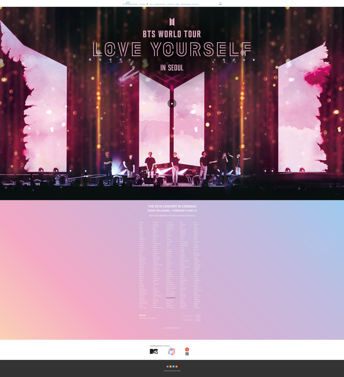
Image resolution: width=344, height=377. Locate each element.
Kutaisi (168, 234)
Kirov (154, 282)
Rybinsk (182, 265)
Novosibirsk (170, 301)
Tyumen (196, 247)
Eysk (154, 234)
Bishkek (141, 272)
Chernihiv (141, 299)
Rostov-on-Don (184, 261)
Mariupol (169, 253)
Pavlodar (182, 234)
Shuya (182, 286)
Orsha (181, 226)
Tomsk (195, 236)
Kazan (155, 270)
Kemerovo (156, 272)
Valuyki (196, 257)
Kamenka (155, 263)
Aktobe (141, 228)
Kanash (155, 267)
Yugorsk (196, 298)
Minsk (168, 259)
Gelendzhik (156, 236)
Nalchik (169, 280)
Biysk (140, 274)
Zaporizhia (197, 299)
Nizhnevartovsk (171, 286)
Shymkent (183, 288)
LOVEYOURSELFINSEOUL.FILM (172, 328)
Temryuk (196, 228)
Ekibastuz (155, 224)
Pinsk (181, 247)
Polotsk (182, 251)
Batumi (141, 269)
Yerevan (196, 294)
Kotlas (155, 303)
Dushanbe (156, 222)
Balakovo (141, 257)
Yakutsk (196, 286)
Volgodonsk (197, 267)
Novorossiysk (170, 299)
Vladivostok (197, 265)
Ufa (195, 251)
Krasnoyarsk (170, 226)
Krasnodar (169, 222)
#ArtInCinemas (186, 4)
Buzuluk (141, 288)
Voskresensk (197, 280)
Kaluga (155, 261)
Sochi (181, 292)
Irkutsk (155, 249)
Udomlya (196, 249)
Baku (140, 255)
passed (198, 315)
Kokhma (155, 290)
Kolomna (155, 294)
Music (178, 4)
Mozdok (169, 267)
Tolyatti (196, 234)
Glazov (155, 238)
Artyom (141, 243)
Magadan (169, 251)
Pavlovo (182, 236)
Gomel (155, 239)
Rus (220, 2)
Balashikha (142, 259)
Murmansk (170, 270)
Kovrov (155, 305)
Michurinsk (170, 257)
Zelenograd (197, 301)
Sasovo (182, 274)
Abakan (141, 222)
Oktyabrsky (170, 305)
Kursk (168, 232)
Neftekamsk (170, 282)
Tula (195, 239)
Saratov (182, 272)
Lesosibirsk (170, 241)
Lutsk (168, 245)
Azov (140, 253)
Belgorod (141, 270)
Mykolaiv (169, 272)
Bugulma (141, 286)
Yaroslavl (196, 288)
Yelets (195, 292)
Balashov (141, 261)
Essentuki (155, 232)
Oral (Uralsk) (170, 307)
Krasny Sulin (170, 228)
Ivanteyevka (156, 253)
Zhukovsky (197, 307)
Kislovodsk (156, 284)
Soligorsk (182, 294)
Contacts (195, 4)
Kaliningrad (156, 257)
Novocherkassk (171, 294)
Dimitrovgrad (143, 303)
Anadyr (141, 234)
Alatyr (141, 230)
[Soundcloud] (176, 366)
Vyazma (196, 284)
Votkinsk (196, 282)
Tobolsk (196, 232)
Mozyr (168, 269)
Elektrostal (156, 226)
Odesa (168, 303)
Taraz (195, 222)
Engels (155, 230)
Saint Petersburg (184, 267)
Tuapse (196, 238)
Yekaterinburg (198, 290)
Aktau (141, 226)
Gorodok (155, 245)
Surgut (182, 299)
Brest (140, 282)
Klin (154, 286)
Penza (182, 238)
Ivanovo (155, 251)
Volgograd (197, 269)
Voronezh (196, 278)
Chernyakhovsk (143, 301)
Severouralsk (183, 280)
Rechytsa (182, 257)
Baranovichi (142, 263)
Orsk (181, 228)
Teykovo (196, 230)
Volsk (195, 272)
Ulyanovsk (197, 255)
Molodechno (170, 263)
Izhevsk (155, 255)
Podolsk (182, 249)
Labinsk (169, 239)
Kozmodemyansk (158, 307)
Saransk (182, 270)
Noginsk (169, 290)
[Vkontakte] (167, 366)
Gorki (154, 241)
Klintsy (155, 288)
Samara (182, 269)
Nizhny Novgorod (171, 288)
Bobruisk (141, 276)
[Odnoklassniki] (170, 366)
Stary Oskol (183, 296)
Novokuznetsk (171, 296)
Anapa (141, 236)
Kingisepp (155, 280)
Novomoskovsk (171, 298)
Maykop (169, 255)
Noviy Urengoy (171, 292)
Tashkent (196, 224)
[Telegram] (173, 366)
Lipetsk (168, 243)
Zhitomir (196, 303)
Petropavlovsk (184, 241)
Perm (181, 239)
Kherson (155, 276)
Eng (220, 4)
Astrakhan (142, 249)
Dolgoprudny (142, 307)
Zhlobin (196, 305)
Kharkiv (155, 274)
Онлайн (142, 4)
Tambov (182, 307)
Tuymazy (196, 241)
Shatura (182, 284)
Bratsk (141, 280)
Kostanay (155, 299)
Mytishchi (169, 274)
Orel (181, 222)
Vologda (196, 270)
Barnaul (141, 265)
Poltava (182, 253)
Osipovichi (183, 230)
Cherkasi (141, 296)
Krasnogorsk (170, 224)
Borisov (141, 278)
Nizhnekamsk (170, 284)
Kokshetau (156, 292)
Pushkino (182, 255)
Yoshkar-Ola (197, 296)
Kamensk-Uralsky (158, 265)
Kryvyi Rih (169, 230)
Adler (140, 224)
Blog (151, 4)
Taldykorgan (183, 305)
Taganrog (183, 303)
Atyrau (141, 251)
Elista (154, 228)
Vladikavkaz (197, 261)
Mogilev (169, 261)
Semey (182, 276)
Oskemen (182, 232)
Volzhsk (196, 274)
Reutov (182, 259)
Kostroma (155, 301)
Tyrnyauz (196, 245)
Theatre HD (170, 4)
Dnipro (141, 305)
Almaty (141, 232)
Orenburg (182, 224)
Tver (195, 243)
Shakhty (182, 282)
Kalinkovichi (156, 259)
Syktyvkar (183, 301)
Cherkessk (142, 298)
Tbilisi (195, 226)
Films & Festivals (159, 4)
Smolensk (183, 290)
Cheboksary (142, 290)
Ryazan (182, 263)
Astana (141, 247)
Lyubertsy (169, 249)
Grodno (155, 247)
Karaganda (156, 269)
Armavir (141, 241)
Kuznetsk (169, 236)
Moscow (169, 265)
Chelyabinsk (142, 292)
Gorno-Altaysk (157, 243)
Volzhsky (196, 276)
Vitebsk (196, 259)
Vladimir (196, 263)
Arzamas (141, 245)
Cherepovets (142, 294)
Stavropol (183, 298)
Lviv (168, 247)
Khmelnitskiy (156, 278)
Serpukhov (183, 278)
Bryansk (141, 284)
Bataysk (141, 267)
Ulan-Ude (196, 253)
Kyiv (168, 238)
